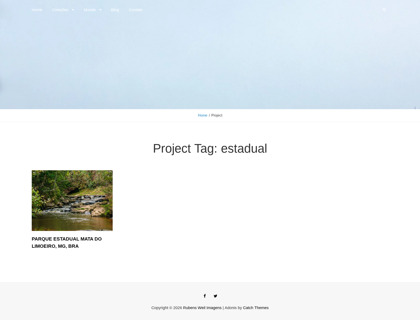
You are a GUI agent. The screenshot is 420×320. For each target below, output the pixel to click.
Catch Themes (256, 308)
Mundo (90, 10)
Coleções (60, 10)
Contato (136, 10)
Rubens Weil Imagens (202, 308)
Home (37, 10)
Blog (115, 10)
